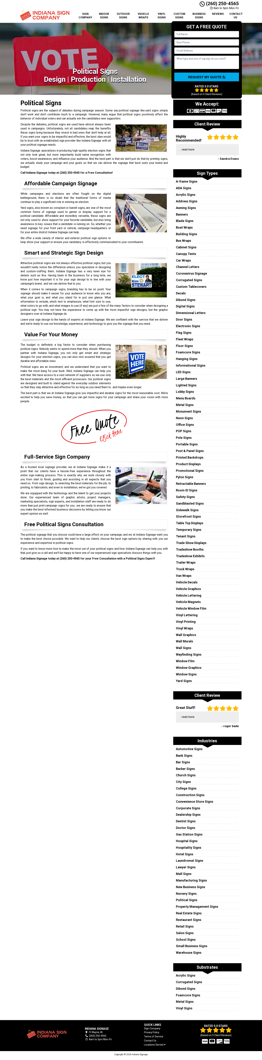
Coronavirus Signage (191, 273)
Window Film (185, 661)
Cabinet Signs (186, 247)
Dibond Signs (185, 300)
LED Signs (183, 372)
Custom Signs (179, 15)
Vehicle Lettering (188, 595)
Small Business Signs (191, 946)
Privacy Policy (151, 1032)
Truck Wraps (185, 569)
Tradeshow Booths (190, 549)
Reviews (218, 14)
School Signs (186, 939)
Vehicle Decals (186, 582)
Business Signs (199, 15)
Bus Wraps (183, 240)
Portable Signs (187, 444)
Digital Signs (185, 306)
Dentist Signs (186, 821)
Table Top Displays (189, 523)
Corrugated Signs (189, 280)
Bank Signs (184, 755)
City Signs (183, 782)
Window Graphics (188, 668)
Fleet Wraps (184, 339)
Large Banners (186, 378)
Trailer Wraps (186, 562)
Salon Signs (185, 933)
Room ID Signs (186, 490)
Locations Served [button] (154, 1044)
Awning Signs (186, 208)
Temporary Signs (188, 530)
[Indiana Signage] (46, 1034)
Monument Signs (188, 411)
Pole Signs (184, 438)
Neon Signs (184, 418)
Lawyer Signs (186, 867)
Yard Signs (184, 681)
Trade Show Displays (191, 543)
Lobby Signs (185, 392)
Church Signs (186, 775)
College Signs (186, 788)
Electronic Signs (188, 326)
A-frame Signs (186, 181)
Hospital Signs (186, 841)
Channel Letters (187, 267)
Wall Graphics (186, 635)
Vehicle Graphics (188, 589)
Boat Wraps (184, 227)
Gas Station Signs (189, 834)
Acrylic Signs (185, 194)
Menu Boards (185, 398)
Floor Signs (184, 346)
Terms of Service (153, 1036)
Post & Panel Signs (190, 451)
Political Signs (186, 900)
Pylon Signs (184, 477)
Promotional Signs (190, 470)
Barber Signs (185, 769)
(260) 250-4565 (222, 3)
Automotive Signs (189, 749)
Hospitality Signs (188, 847)
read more (188, 149)
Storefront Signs (188, 516)
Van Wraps (183, 576)
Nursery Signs (186, 893)
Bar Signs (183, 762)
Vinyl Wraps (184, 628)
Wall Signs (183, 648)
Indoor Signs (104, 15)
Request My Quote (205, 77)
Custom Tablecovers (191, 286)
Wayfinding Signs (188, 654)
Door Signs (184, 319)
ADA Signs (183, 188)
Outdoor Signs (123, 15)
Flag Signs (183, 332)
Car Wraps (183, 260)
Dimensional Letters (191, 313)
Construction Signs (190, 795)
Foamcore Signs (188, 352)
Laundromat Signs (189, 860)
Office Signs (185, 424)
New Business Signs (190, 887)
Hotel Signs (184, 854)
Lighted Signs (186, 385)
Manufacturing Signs (191, 880)
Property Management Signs (197, 906)
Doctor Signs (185, 828)
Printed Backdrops (189, 457)
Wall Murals (184, 641)
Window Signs (186, 674)
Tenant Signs (185, 536)
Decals (181, 293)
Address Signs (186, 201)
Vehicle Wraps (143, 15)
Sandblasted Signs (190, 503)
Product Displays (188, 464)
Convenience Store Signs (194, 801)
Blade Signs (184, 221)
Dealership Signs (188, 814)
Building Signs (186, 234)
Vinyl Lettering (187, 615)
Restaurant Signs (188, 920)
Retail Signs (185, 926)
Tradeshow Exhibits (190, 556)
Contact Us (236, 15)
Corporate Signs (188, 808)
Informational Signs (190, 365)
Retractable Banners (191, 484)
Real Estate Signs (189, 913)
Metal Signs (185, 405)
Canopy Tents (186, 254)
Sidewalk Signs (187, 510)
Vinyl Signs (162, 15)
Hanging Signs (186, 359)
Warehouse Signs (188, 952)
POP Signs (183, 431)
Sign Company (85, 15)
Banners (182, 214)
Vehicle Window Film (191, 608)
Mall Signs (183, 874)
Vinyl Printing (186, 622)
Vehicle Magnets (188, 602)
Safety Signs (185, 497)
